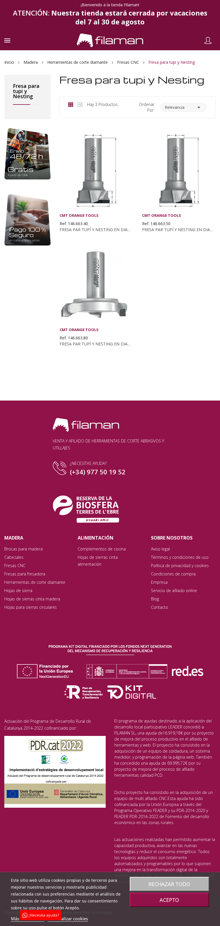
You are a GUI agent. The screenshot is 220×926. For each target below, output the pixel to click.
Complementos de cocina (102, 549)
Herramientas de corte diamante (34, 582)
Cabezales (13, 557)
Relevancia (183, 107)
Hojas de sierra (18, 590)
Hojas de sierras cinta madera (32, 599)
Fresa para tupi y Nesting (26, 91)
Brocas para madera (23, 549)
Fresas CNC (14, 565)
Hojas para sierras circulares (30, 607)
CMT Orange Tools (79, 215)
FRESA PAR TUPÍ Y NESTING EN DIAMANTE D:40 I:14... (96, 229)
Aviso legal (160, 549)
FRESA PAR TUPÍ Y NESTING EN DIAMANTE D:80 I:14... (96, 344)
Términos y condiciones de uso (180, 557)
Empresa (159, 582)
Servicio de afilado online (174, 590)
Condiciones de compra (173, 574)
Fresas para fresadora (24, 574)
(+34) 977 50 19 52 (97, 471)
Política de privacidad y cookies (180, 565)
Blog (155, 599)
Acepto (169, 899)
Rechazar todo (169, 884)
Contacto (159, 607)
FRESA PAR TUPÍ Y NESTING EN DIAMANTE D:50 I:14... (178, 229)
